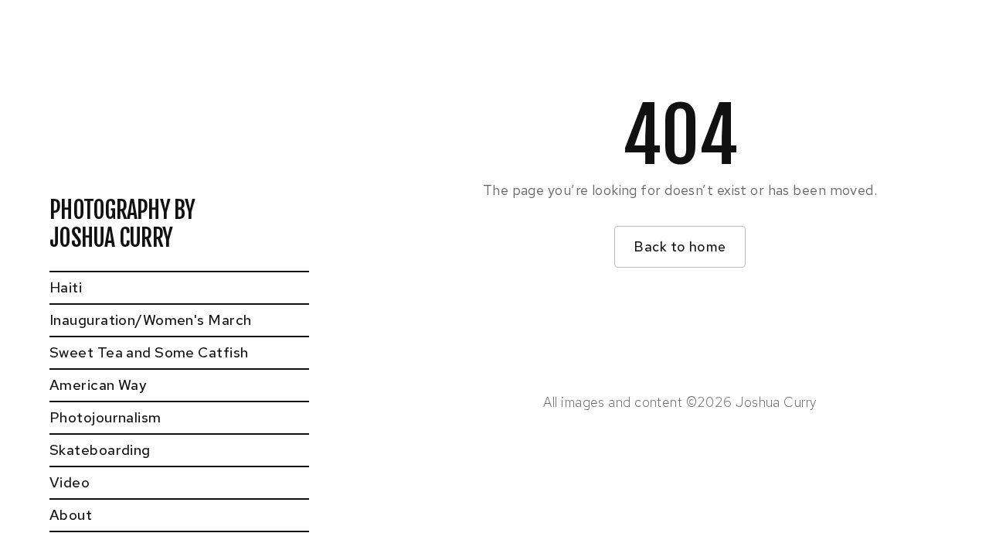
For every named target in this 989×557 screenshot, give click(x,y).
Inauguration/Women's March (150, 320)
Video (69, 482)
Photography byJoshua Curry (122, 224)
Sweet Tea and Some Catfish (148, 352)
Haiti (65, 287)
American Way (98, 385)
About (70, 515)
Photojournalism (105, 417)
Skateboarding (100, 450)
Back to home (680, 246)
